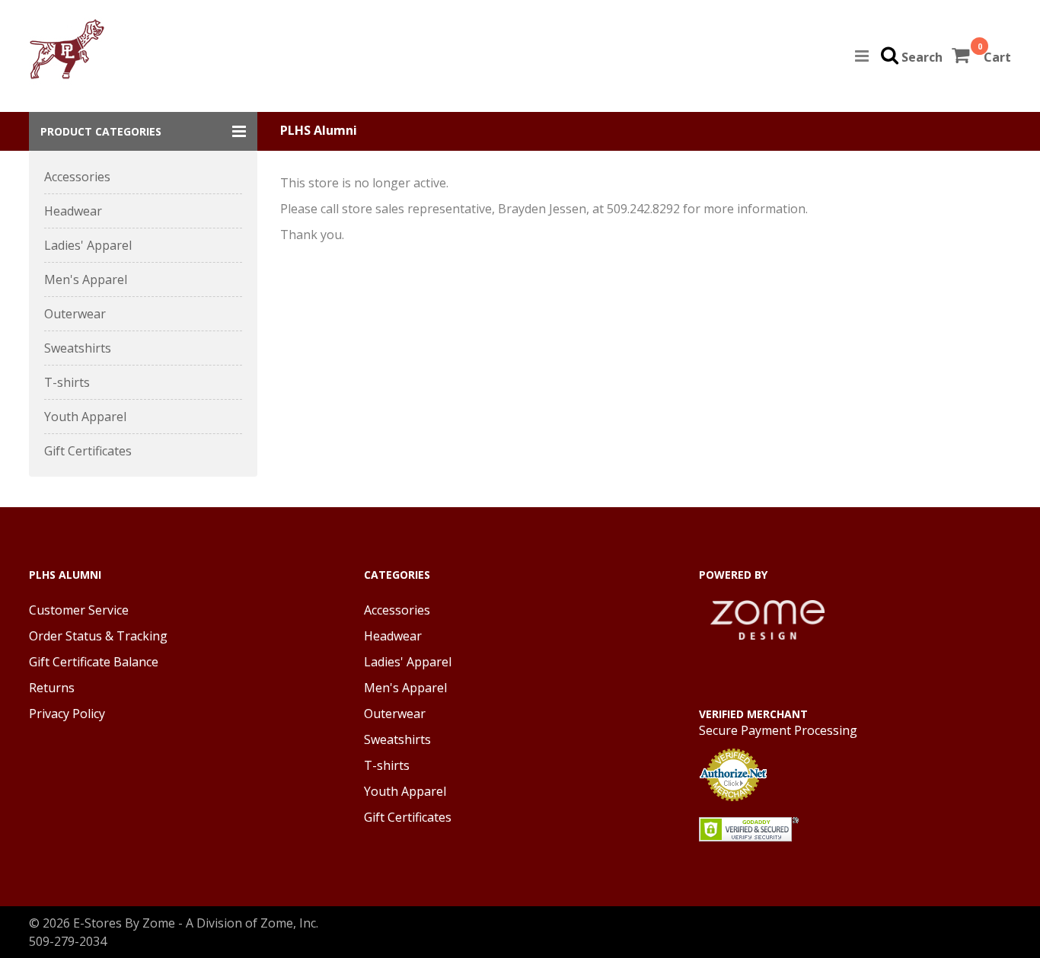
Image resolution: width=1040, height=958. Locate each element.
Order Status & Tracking (98, 635)
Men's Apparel (85, 279)
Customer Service (79, 610)
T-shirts (67, 382)
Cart (997, 57)
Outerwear (75, 313)
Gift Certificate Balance (93, 661)
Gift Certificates (88, 450)
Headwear (73, 211)
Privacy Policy (67, 713)
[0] (962, 57)
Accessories (77, 176)
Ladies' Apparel (88, 245)
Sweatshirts (77, 348)
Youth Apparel (85, 416)
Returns (52, 687)
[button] (143, 131)
